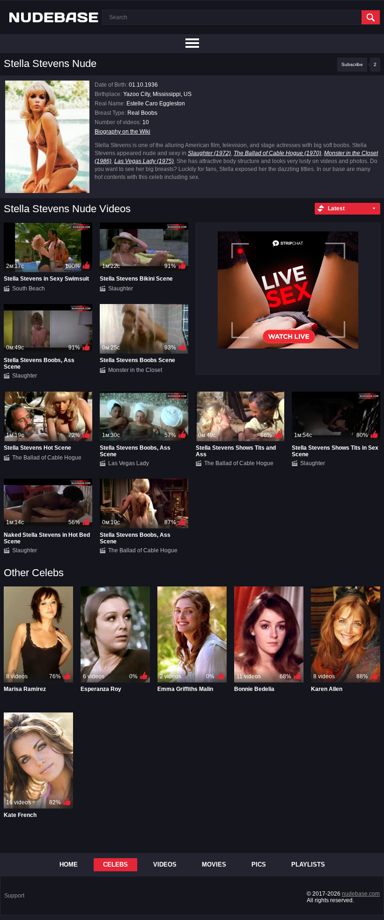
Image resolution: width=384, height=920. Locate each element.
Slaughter (120, 288)
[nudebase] (53, 17)
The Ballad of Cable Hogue (46, 457)
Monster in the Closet (135, 370)
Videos (165, 864)
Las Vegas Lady (128, 463)
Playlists (308, 864)
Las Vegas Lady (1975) (144, 161)
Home (68, 864)
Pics (258, 864)
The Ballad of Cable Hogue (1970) (277, 153)
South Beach (28, 288)
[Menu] (192, 43)
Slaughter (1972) (209, 153)
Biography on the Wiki (122, 131)
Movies (214, 864)
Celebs (115, 864)
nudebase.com (361, 893)
